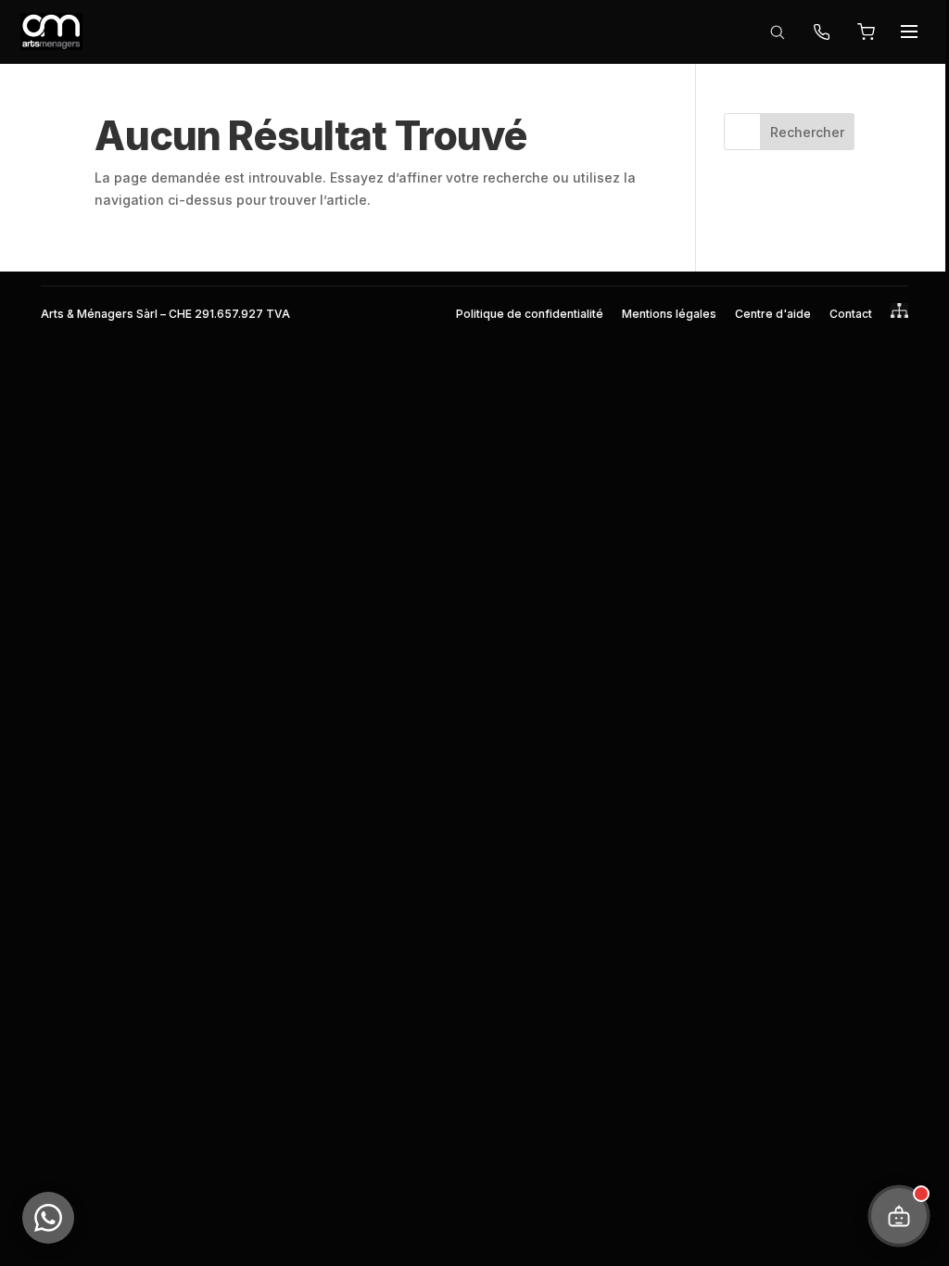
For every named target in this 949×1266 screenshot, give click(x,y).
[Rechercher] (776, 31)
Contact (850, 314)
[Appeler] (821, 31)
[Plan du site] (899, 314)
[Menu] (909, 31)
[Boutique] (865, 31)
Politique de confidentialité (529, 314)
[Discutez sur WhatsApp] (48, 1218)
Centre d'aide (773, 314)
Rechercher (807, 132)
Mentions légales (669, 314)
